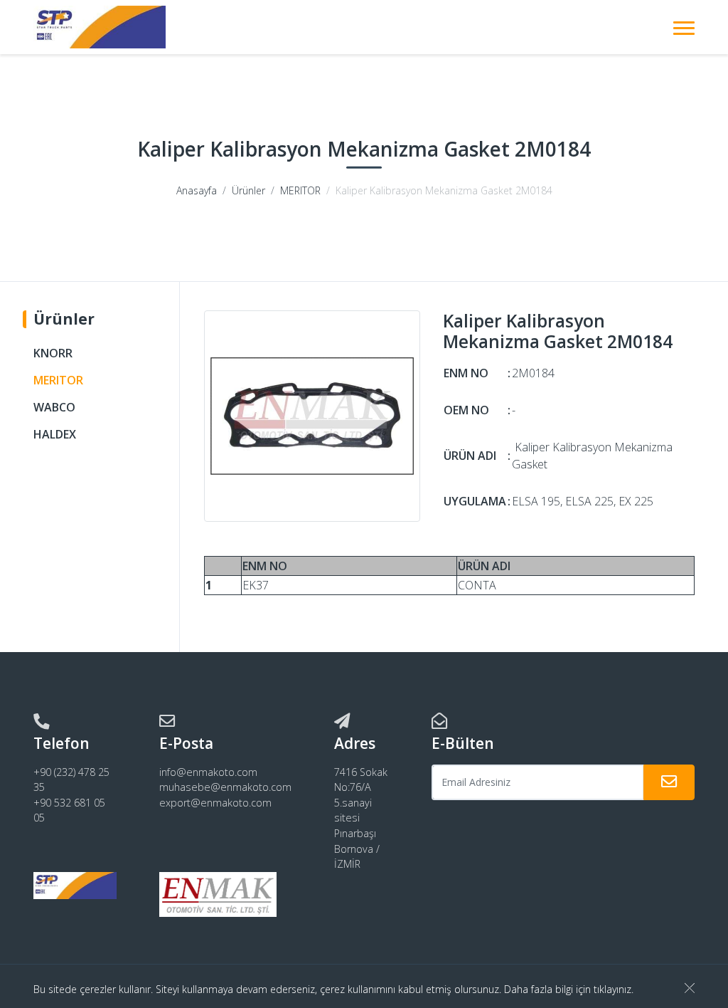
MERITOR (300, 190)
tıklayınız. (613, 989)
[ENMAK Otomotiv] (99, 27)
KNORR (53, 353)
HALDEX (54, 434)
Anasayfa (196, 190)
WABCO (54, 407)
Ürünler (248, 190)
